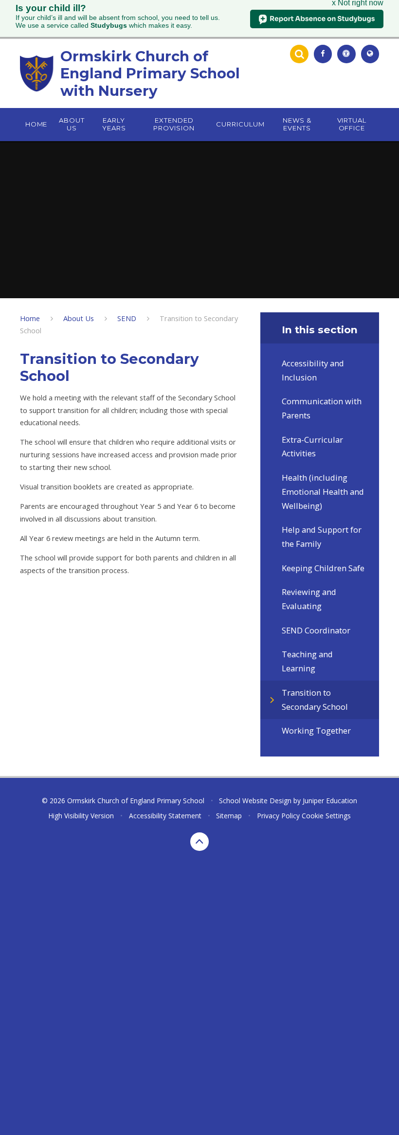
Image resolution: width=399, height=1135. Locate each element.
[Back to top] (199, 841)
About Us (78, 318)
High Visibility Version (81, 815)
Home (30, 318)
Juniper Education (330, 800)
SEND (126, 318)
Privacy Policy (278, 815)
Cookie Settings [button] (326, 815)
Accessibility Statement (165, 815)
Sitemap (229, 815)
